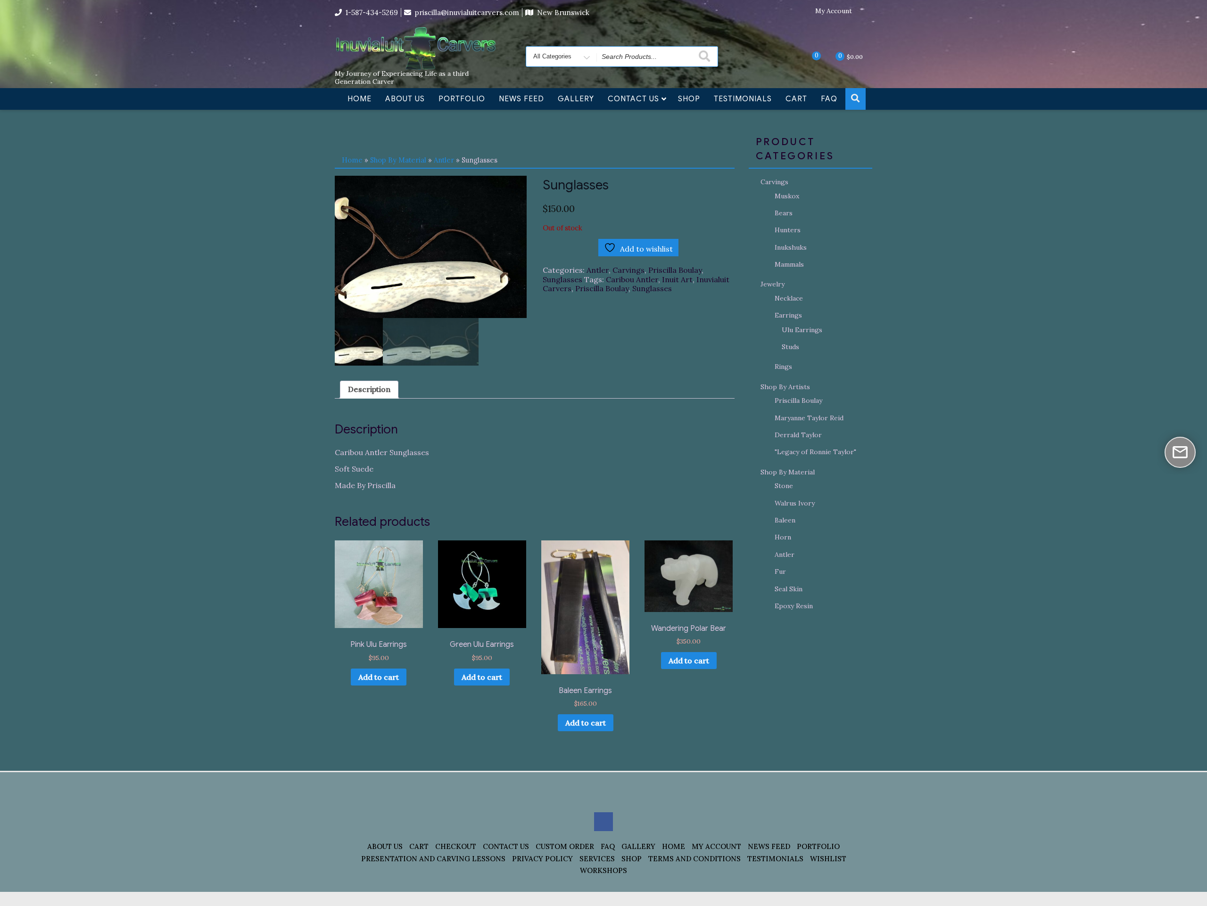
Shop (689, 99)
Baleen (785, 520)
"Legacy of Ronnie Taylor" (815, 452)
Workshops (603, 870)
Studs (790, 347)
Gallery (576, 99)
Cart (796, 99)
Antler (444, 159)
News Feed (521, 99)
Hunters (788, 230)
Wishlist (828, 858)
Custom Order (565, 846)
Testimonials (743, 99)
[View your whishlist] (808, 56)
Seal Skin (788, 589)
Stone (784, 486)
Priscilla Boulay (675, 270)
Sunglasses (562, 279)
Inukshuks (791, 247)
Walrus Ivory (795, 503)
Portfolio (461, 99)
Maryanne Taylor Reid (809, 418)
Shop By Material (398, 159)
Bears (784, 213)
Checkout (455, 846)
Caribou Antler (632, 279)
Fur (780, 571)
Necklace (789, 298)
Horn (783, 537)
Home (359, 99)
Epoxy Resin (794, 606)
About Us (405, 99)
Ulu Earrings (802, 330)
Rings (783, 366)
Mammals (789, 264)
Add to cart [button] (378, 677)
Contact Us (633, 99)
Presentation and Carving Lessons (433, 858)
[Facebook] (865, 11)
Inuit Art (677, 279)
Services (597, 858)
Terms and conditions (694, 858)
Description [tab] (369, 389)
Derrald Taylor (798, 435)
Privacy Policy (542, 858)
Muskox (787, 196)
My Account (833, 11)
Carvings (628, 270)
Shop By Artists (785, 387)
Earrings (788, 315)
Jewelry (773, 284)
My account (716, 846)
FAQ (829, 99)
